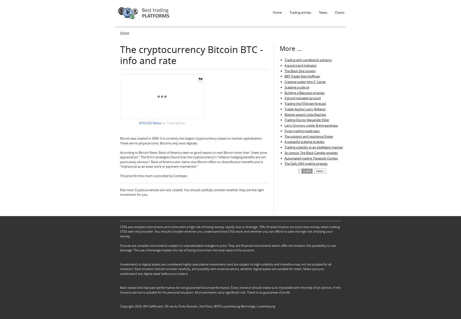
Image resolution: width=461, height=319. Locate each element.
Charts (339, 12)
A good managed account (303, 98)
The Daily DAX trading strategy (306, 163)
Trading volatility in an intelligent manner (314, 147)
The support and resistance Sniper (309, 136)
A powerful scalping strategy (305, 142)
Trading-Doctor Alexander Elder (307, 120)
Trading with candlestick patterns (308, 60)
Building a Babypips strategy (305, 93)
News (323, 12)
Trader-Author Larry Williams (305, 109)
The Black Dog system (300, 71)
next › (320, 171)
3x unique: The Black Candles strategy (311, 153)
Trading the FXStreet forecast (305, 103)
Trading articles (300, 12)
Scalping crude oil (297, 87)
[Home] (143, 13)
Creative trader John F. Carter (305, 82)
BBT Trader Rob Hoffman (302, 76)
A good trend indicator (301, 65)
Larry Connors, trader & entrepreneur (311, 125)
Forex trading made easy (302, 131)
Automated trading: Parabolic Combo (311, 158)
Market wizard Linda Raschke (305, 114)
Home (277, 12)
